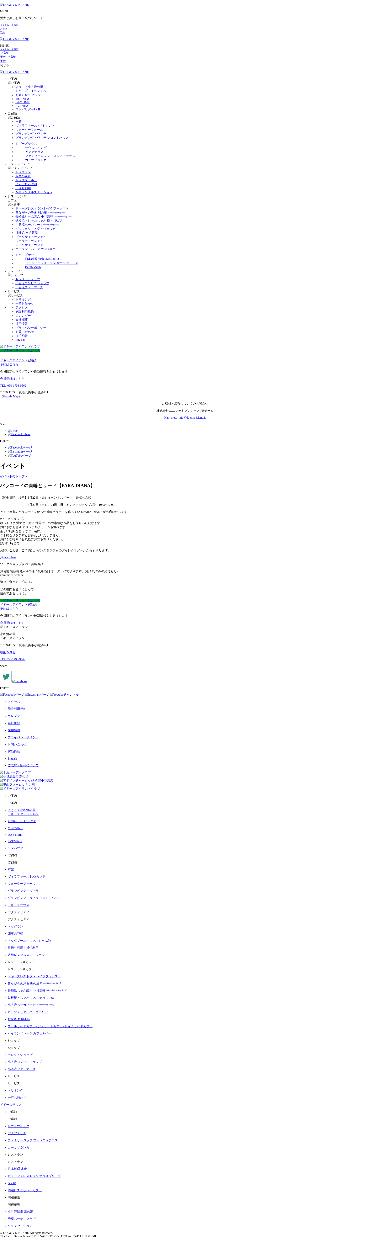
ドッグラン (23, 172)
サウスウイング (36, 147)
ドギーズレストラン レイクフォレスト (42, 208)
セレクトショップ (27, 279)
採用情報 (21, 323)
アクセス (21, 307)
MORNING (22, 98)
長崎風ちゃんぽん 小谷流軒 (43, 216)
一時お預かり (24, 303)
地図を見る (7, 652)
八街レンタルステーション (33, 192)
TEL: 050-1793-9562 (13, 385)
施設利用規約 (24, 311)
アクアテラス (34, 151)
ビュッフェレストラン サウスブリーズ (51, 263)
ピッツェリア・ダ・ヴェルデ (35, 228)
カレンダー (23, 315)
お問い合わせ (24, 331)
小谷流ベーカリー (37, 224)
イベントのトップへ (14, 476)
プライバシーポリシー (30, 327)
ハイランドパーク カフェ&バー (37, 249)
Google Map (10, 396)
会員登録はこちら (12, 378)
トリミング (23, 299)
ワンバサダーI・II (27, 109)
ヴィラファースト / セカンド (35, 125)
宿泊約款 (21, 335)
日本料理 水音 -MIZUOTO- (43, 259)
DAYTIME (22, 102)
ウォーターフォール (29, 129)
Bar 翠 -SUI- (33, 267)
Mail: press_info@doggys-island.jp (185, 417)
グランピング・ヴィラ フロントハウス (42, 137)
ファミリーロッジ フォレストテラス (50, 155)
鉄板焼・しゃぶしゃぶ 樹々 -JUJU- (39, 220)
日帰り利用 (23, 188)
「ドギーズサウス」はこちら (20, 350)
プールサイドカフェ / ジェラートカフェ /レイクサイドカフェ (30, 241)
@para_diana (8, 557)
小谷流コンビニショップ (32, 283)
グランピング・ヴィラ (30, 133)
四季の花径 (23, 176)
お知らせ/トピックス (29, 95)
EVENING (22, 105)
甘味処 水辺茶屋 (26, 232)
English (20, 339)
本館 (18, 121)
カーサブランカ (36, 160)
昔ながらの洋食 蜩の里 (40, 212)
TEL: (12, 659)
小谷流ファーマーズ (29, 287)
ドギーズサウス (26, 143)
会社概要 (21, 319)
